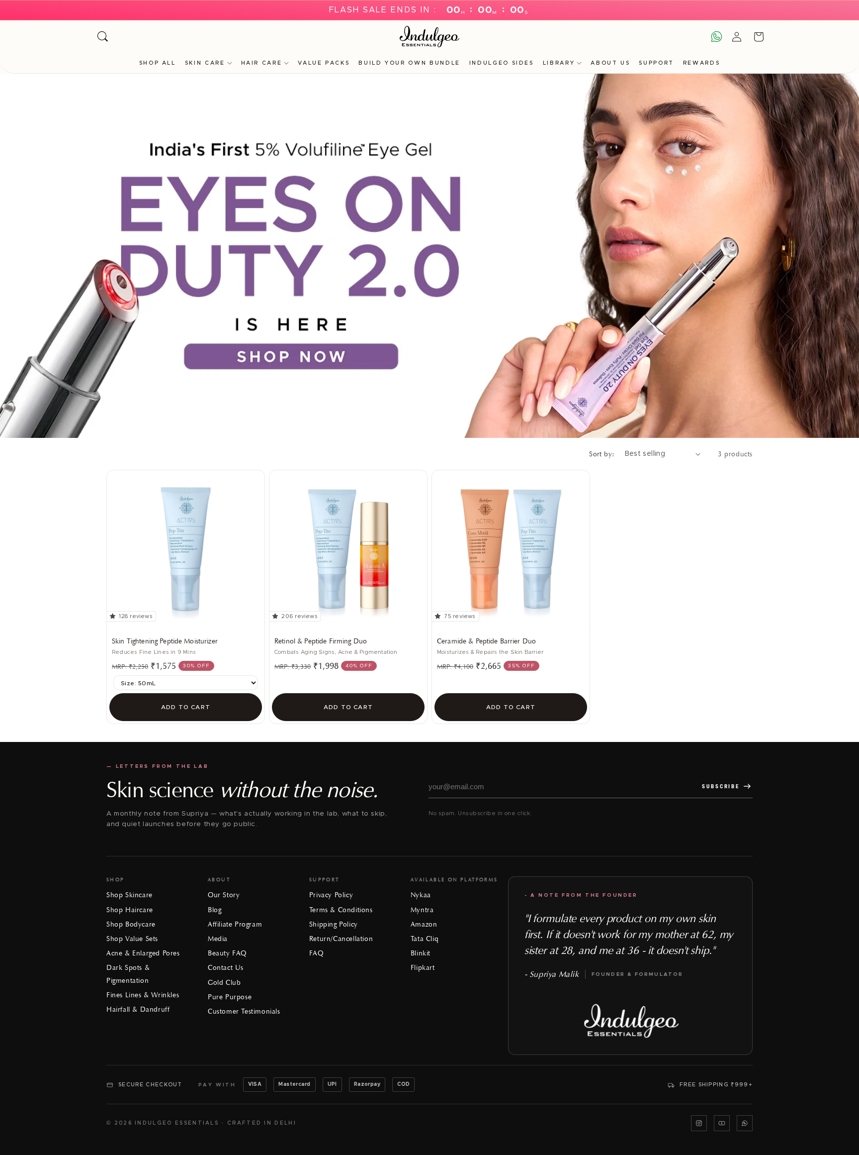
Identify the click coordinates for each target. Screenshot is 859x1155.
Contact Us (226, 967)
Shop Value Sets (132, 939)
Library (559, 63)
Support (656, 63)
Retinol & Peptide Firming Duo (320, 641)
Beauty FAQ (227, 953)
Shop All (157, 63)
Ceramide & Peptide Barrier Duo (486, 641)
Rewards (701, 63)
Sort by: (601, 454)
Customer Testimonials (244, 1011)
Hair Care (261, 63)
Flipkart (423, 967)
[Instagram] (699, 1123)
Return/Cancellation (341, 939)
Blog (214, 910)
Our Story (224, 895)
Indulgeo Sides (501, 63)
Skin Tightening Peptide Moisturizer (165, 641)
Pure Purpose (230, 997)
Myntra (422, 910)
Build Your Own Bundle (409, 63)
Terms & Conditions (341, 910)
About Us (610, 63)
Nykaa (421, 895)
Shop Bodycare (131, 924)
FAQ (316, 953)
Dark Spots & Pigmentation (128, 973)
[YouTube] (722, 1123)
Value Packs (323, 63)
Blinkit (420, 953)
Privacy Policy (331, 895)
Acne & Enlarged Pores (143, 953)
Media (218, 939)
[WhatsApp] (745, 1123)
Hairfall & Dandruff (138, 1009)
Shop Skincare (129, 895)
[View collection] (429, 256)
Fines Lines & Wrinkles (142, 995)
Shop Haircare (129, 910)
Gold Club (224, 982)
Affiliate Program (235, 924)
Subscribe (721, 786)
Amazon (424, 924)
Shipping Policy (333, 924)
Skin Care (205, 63)
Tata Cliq (424, 939)
